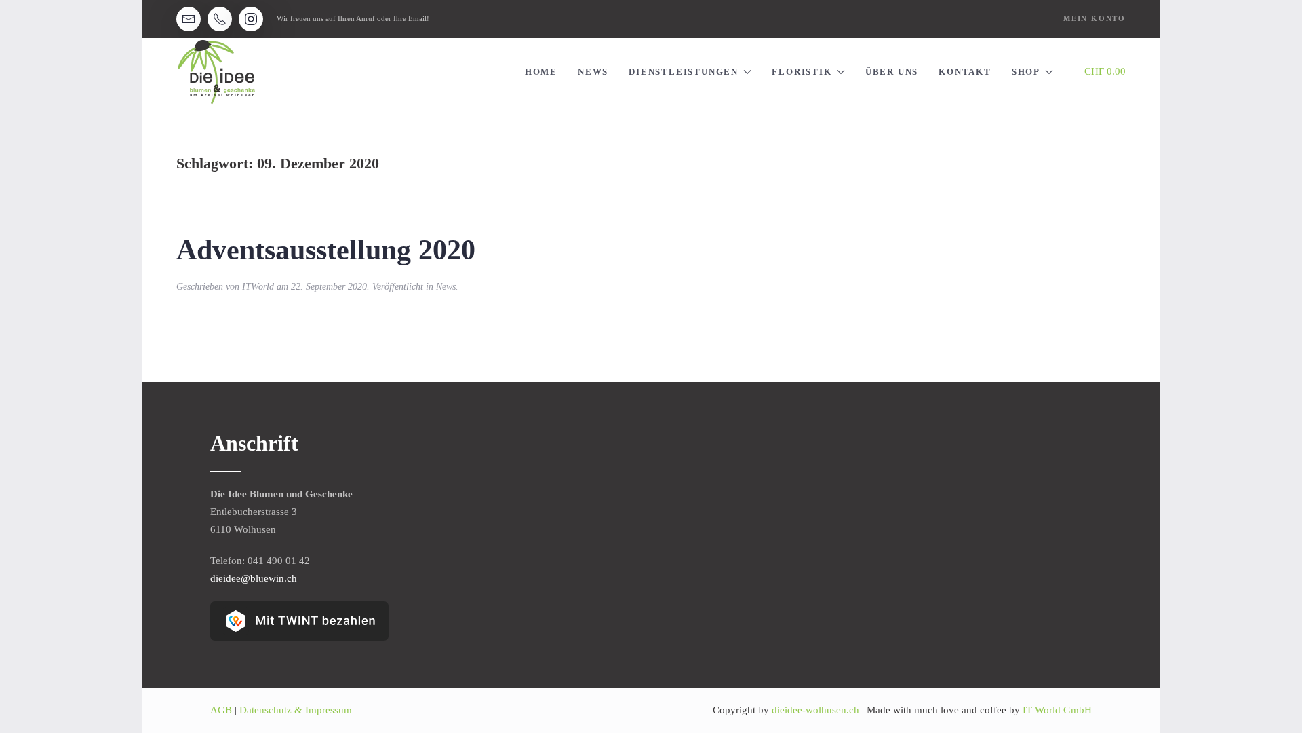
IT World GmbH (1057, 709)
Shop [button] (1026, 72)
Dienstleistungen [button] (683, 72)
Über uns (891, 72)
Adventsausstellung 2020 (325, 249)
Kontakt (965, 72)
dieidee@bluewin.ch (253, 578)
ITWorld (258, 287)
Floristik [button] (801, 72)
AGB (221, 709)
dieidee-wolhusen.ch (817, 709)
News (593, 72)
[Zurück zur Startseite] (216, 72)
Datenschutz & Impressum (295, 709)
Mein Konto (1094, 18)
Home (541, 72)
